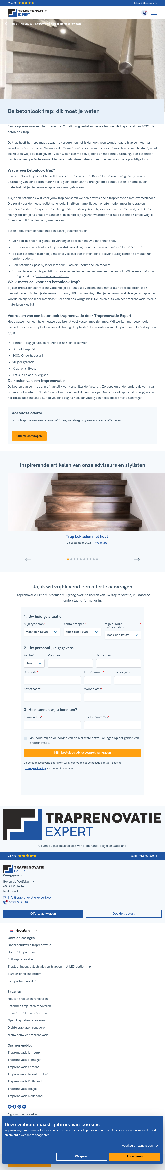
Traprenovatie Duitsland (25, 1081)
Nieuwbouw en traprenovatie (28, 1035)
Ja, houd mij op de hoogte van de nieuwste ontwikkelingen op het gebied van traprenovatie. (84, 740)
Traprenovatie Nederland (25, 1096)
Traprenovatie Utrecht (23, 1067)
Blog (14, 23)
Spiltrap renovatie (20, 959)
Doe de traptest (124, 914)
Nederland (23, 931)
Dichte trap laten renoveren (27, 1028)
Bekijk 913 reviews (143, 3)
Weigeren (81, 1156)
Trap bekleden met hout (87, 536)
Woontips (26, 23)
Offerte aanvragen (29, 436)
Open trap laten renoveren (26, 1020)
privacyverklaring (35, 768)
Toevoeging (122, 672)
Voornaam (56, 655)
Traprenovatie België (22, 1089)
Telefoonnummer (96, 717)
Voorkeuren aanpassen (137, 1145)
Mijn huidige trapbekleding (123, 626)
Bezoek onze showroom (25, 974)
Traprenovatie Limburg (24, 1053)
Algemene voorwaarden (22, 1114)
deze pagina (64, 398)
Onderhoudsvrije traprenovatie (29, 945)
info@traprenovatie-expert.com (31, 898)
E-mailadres (33, 717)
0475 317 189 (19, 902)
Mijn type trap (34, 624)
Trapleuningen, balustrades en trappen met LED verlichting (49, 967)
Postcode (31, 672)
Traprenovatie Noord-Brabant (29, 1074)
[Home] (27, 13)
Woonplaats (93, 689)
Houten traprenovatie (23, 952)
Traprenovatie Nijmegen (24, 1060)
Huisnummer (94, 672)
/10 (12, 3)
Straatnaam (32, 689)
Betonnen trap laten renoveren (29, 1006)
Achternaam (105, 655)
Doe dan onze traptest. (52, 276)
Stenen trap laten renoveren (27, 1013)
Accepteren (135, 1156)
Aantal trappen (75, 624)
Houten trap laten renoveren (28, 999)
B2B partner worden (22, 981)
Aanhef (29, 655)
